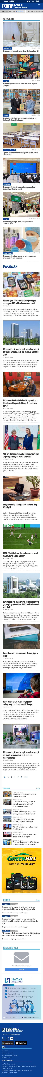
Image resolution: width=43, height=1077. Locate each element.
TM (33, 1)
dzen (11, 1038)
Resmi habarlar (7, 48)
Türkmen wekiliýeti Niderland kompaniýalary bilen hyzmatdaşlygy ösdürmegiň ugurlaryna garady (20, 403)
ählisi (38, 788)
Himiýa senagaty (8, 253)
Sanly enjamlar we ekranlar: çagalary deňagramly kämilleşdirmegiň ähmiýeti (18, 703)
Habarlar (6, 788)
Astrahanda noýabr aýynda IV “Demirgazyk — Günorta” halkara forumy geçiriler (24, 835)
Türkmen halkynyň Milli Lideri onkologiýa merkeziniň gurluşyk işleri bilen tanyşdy (23, 820)
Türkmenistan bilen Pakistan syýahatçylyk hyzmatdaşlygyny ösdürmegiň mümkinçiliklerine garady (20, 119)
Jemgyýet (6, 81)
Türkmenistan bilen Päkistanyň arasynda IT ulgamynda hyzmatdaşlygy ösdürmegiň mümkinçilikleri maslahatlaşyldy (24, 804)
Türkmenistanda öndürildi (9, 150)
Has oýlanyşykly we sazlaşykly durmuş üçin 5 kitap (20, 654)
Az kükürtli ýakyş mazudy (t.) (24, 11)
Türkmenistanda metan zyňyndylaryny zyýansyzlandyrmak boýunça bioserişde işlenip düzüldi (19, 257)
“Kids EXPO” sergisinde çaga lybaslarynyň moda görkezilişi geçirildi (25, 828)
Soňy (26, 777)
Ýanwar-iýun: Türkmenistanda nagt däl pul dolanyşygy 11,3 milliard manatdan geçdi (19, 302)
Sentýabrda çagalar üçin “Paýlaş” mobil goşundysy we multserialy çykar (18, 222)
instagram (7, 1038)
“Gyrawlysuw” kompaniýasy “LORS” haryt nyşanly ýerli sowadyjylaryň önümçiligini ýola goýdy (26, 843)
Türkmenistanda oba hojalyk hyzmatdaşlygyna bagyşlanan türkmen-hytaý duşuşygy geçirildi (19, 188)
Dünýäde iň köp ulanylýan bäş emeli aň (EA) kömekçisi (20, 506)
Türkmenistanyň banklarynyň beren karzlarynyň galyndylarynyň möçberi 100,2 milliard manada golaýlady (21, 604)
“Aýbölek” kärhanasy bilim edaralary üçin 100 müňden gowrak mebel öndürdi (20, 153)
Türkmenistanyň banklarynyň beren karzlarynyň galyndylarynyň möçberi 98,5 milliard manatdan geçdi (21, 755)
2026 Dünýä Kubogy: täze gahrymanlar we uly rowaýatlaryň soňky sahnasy (21, 554)
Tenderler (6, 900)
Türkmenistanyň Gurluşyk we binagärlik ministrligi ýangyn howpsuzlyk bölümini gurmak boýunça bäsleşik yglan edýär (18, 908)
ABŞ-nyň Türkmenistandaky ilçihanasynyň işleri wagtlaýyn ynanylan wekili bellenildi (21, 455)
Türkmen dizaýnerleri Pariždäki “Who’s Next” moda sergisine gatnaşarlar (20, 84)
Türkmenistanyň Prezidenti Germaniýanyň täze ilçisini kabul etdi (21, 51)
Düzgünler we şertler (7, 1053)
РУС (37, 1)
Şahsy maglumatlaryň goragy (10, 1055)
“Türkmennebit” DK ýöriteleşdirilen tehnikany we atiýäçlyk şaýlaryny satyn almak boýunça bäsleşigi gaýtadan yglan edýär (21, 934)
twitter (3, 1038)
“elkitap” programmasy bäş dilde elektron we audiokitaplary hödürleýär (24, 795)
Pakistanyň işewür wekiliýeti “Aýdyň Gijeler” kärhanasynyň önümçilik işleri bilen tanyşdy (24, 813)
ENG (28, 1)
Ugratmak (21, 970)
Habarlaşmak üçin (7, 1057)
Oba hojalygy (7, 184)
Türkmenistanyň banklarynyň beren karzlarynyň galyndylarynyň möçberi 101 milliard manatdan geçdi (21, 352)
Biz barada (5, 1051)
